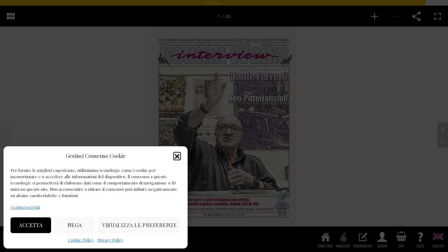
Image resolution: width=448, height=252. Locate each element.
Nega (75, 225)
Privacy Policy (110, 240)
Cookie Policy (81, 240)
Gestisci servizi (25, 207)
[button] (177, 155)
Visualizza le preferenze (139, 225)
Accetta (30, 225)
